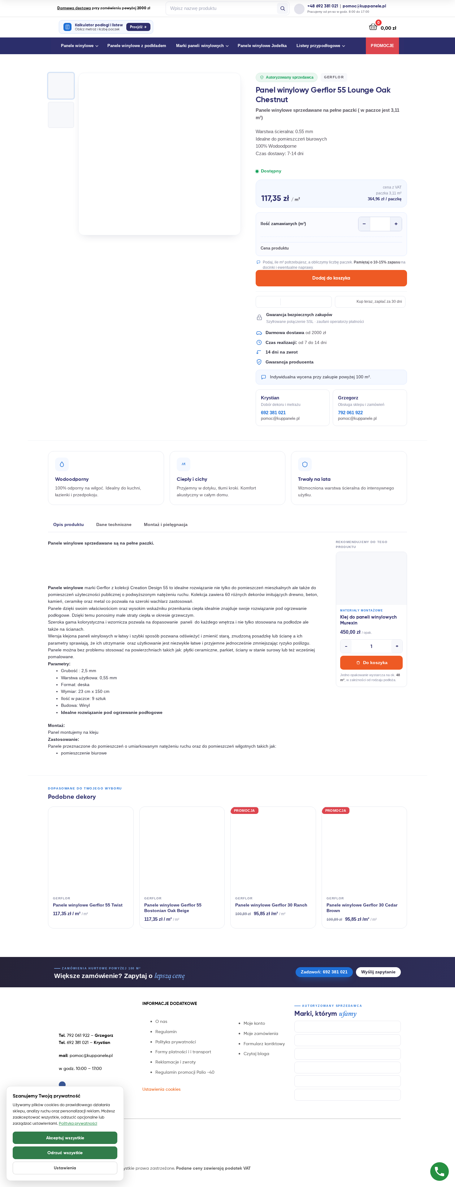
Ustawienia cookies (161, 1089)
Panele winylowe (77, 45)
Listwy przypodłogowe (318, 45)
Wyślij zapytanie (378, 972)
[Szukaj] (282, 8)
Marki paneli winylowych (200, 45)
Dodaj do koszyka (331, 278)
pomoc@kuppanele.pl (364, 6)
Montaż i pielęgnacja (166, 524)
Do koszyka (375, 662)
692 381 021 (273, 412)
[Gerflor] (347, 1040)
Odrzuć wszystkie (65, 1152)
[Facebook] (62, 1084)
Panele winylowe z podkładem (136, 45)
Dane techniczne (114, 524)
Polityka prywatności (78, 1123)
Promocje (382, 45)
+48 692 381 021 (322, 6)
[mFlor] (347, 1081)
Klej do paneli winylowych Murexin (368, 620)
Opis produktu (68, 524)
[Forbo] (347, 1054)
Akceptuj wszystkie (65, 1138)
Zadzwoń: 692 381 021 (324, 972)
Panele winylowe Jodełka (262, 45)
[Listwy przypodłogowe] (347, 1095)
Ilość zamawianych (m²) (283, 223)
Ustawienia (65, 1168)
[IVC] (347, 1067)
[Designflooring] (347, 1027)
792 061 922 (350, 412)
